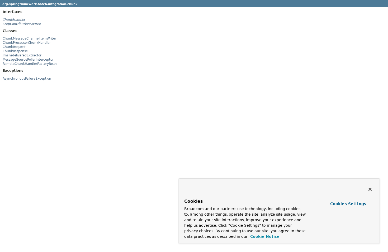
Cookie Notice (264, 236)
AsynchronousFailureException (27, 78)
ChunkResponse (15, 51)
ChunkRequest (14, 47)
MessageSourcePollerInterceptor (28, 59)
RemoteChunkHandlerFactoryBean (30, 64)
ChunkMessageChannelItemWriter (29, 38)
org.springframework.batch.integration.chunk (39, 4)
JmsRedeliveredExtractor (22, 55)
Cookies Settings (348, 204)
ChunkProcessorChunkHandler (27, 43)
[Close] (370, 189)
